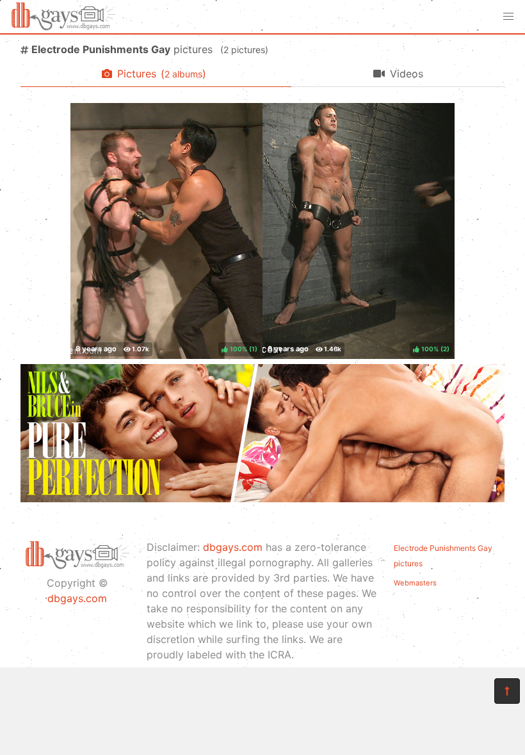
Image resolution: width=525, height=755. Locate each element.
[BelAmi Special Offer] (262, 498)
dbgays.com (77, 598)
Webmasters (415, 582)
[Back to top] (507, 691)
